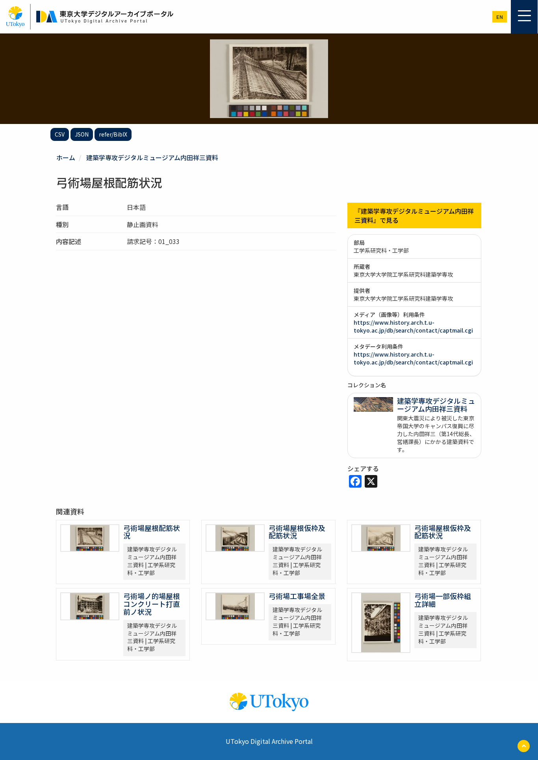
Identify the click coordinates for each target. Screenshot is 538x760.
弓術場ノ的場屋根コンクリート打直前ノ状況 (151, 604)
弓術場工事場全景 (297, 596)
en (499, 16)
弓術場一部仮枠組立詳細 (442, 600)
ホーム (65, 157)
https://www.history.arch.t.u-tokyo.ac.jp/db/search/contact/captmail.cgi (413, 326)
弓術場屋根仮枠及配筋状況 (297, 532)
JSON (82, 134)
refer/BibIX (113, 134)
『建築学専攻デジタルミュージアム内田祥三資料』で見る (414, 215)
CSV (60, 134)
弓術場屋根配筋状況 (151, 532)
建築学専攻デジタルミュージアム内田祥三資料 (152, 157)
